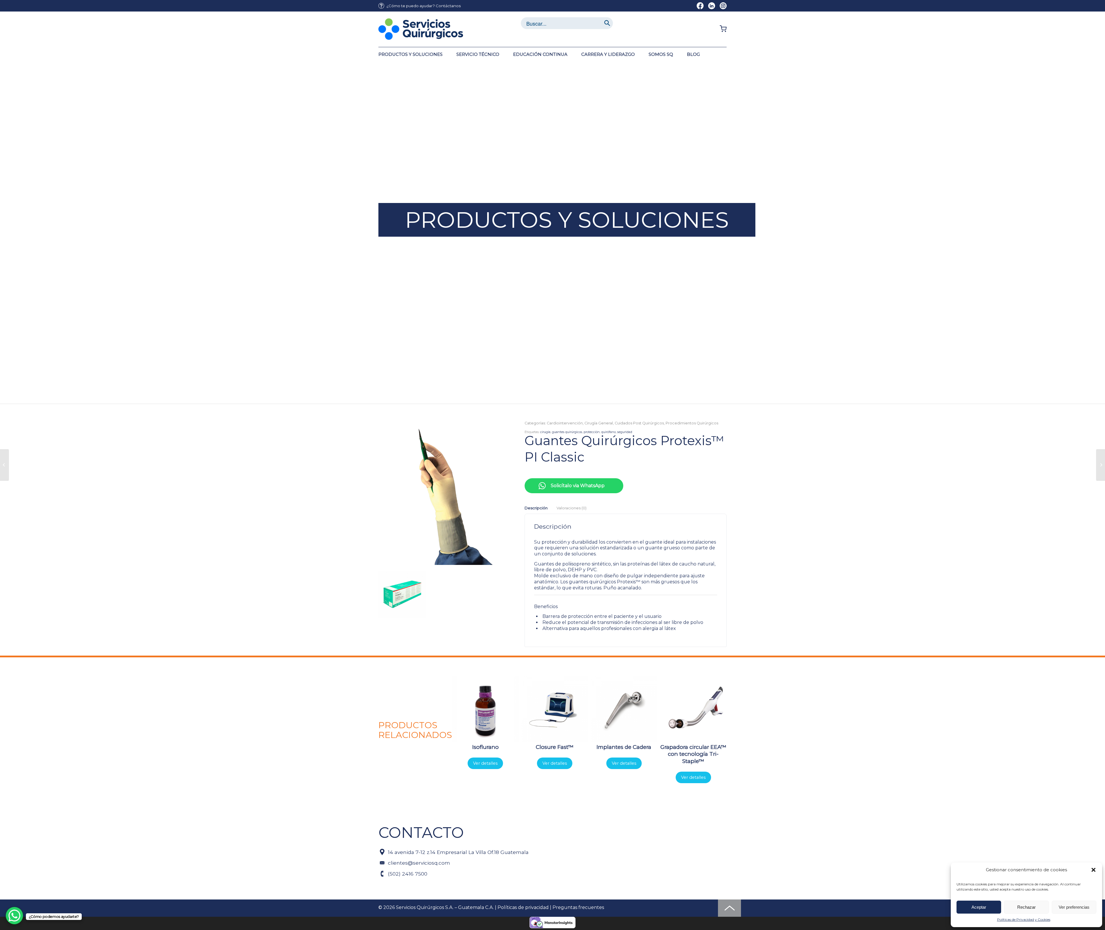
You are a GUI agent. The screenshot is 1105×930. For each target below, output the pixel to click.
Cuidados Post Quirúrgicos (639, 423)
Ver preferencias (1074, 907)
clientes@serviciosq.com (419, 863)
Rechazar (1026, 907)
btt (729, 908)
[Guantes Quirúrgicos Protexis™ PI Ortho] (4, 465)
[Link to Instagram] (723, 5)
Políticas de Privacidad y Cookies (1023, 919)
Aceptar (978, 907)
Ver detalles (485, 763)
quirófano (608, 432)
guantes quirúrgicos (567, 432)
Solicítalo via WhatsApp (578, 485)
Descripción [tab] (536, 508)
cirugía (545, 432)
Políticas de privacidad (523, 907)
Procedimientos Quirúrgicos (692, 423)
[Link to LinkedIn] (711, 5)
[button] (1093, 870)
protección (592, 432)
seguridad (624, 432)
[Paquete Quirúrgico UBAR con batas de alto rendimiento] (1100, 465)
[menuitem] (419, 5)
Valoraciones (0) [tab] (571, 508)
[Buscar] (607, 23)
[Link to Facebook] (700, 5)
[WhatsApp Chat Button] (14, 915)
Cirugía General (598, 423)
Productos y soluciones (567, 219)
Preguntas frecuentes (578, 907)
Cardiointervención (565, 423)
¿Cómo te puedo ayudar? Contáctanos (423, 5)
